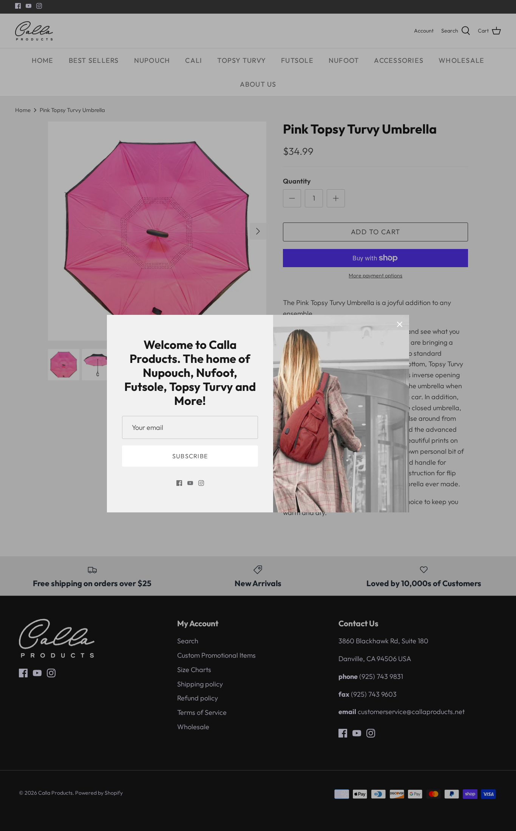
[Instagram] (201, 483)
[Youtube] (190, 483)
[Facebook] (179, 483)
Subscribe (190, 456)
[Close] (399, 324)
